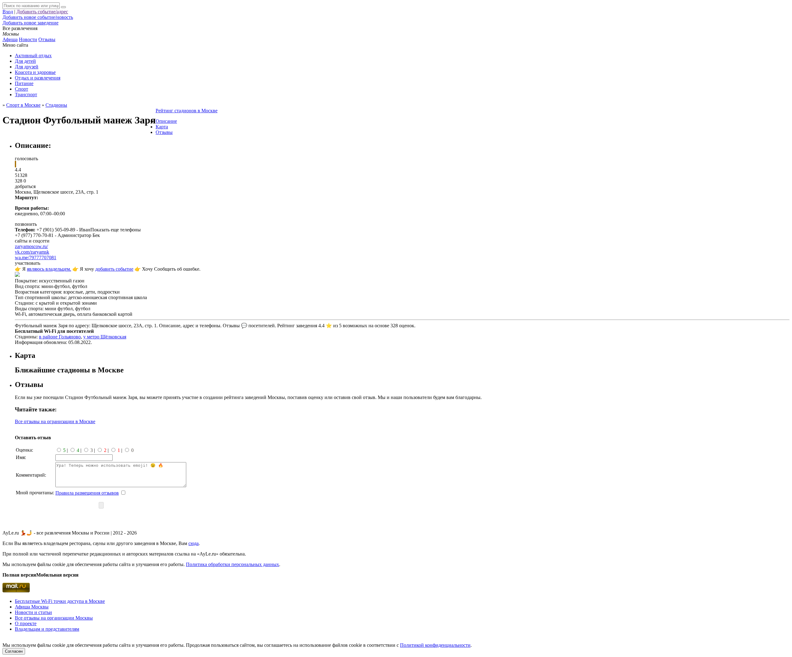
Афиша (10, 39)
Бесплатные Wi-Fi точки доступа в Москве (60, 601)
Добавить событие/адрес (42, 11)
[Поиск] (63, 7)
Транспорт (26, 94)
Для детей (25, 61)
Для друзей (26, 66)
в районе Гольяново (60, 336)
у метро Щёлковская (104, 336)
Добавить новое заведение (30, 22)
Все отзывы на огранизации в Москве (55, 421)
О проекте (26, 623)
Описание (166, 121)
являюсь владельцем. (49, 269)
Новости (28, 39)
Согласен (14, 651)
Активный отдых (33, 55)
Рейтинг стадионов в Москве (186, 110)
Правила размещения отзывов (87, 493)
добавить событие (114, 269)
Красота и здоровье (35, 72)
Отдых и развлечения (37, 77)
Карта (162, 126)
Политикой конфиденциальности (435, 645)
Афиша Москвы (32, 606)
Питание (24, 83)
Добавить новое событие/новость (37, 17)
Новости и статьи (33, 612)
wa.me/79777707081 (35, 257)
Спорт (21, 89)
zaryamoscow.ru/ (31, 246)
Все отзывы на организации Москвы (54, 617)
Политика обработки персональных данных (232, 564)
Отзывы (46, 39)
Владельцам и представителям (47, 629)
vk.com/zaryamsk (32, 252)
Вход (7, 11)
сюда (193, 543)
